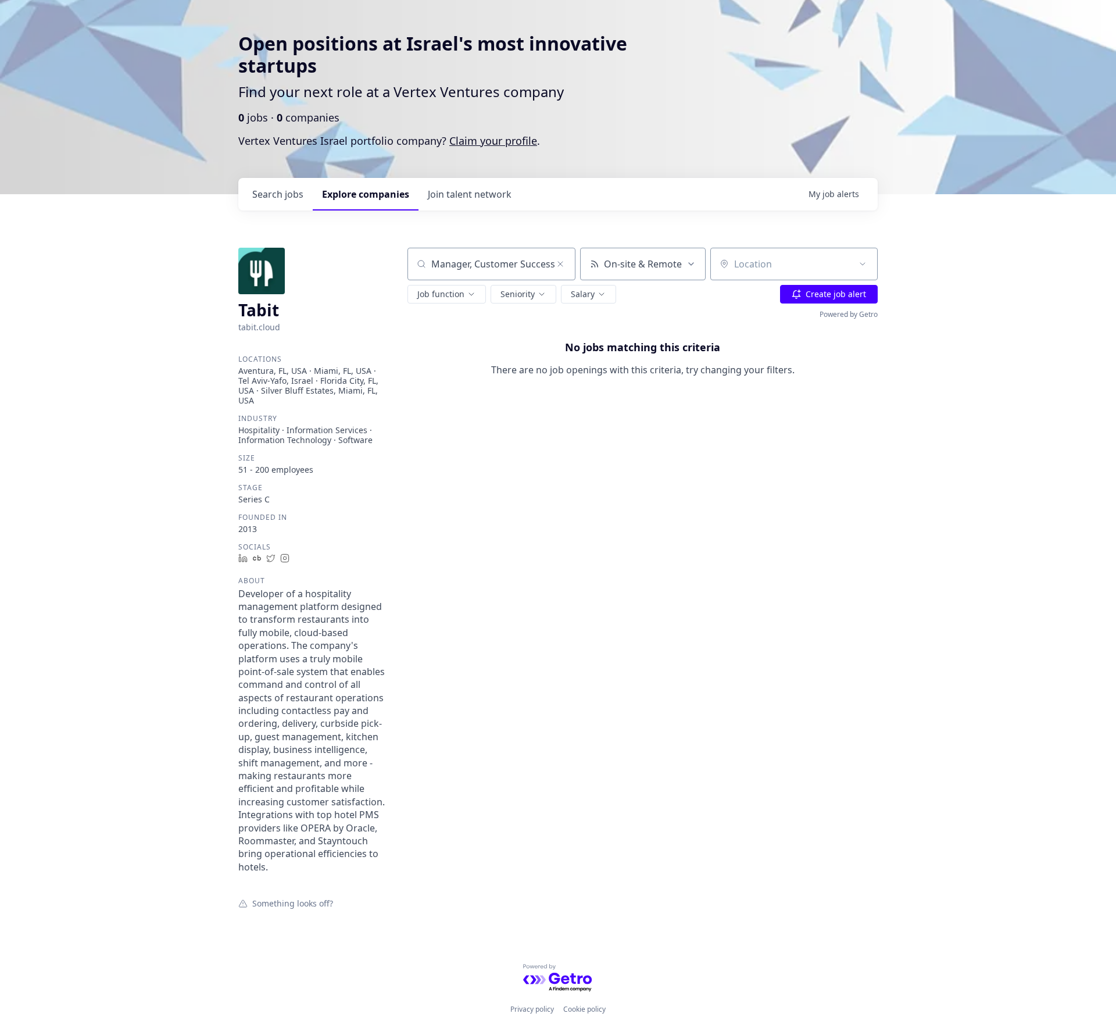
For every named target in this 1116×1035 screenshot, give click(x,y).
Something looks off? (292, 903)
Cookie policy (584, 1009)
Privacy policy (532, 1009)
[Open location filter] (862, 264)
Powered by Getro (849, 314)
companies (365, 194)
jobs (277, 194)
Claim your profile (493, 141)
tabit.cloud (259, 327)
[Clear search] (560, 264)
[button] (446, 294)
